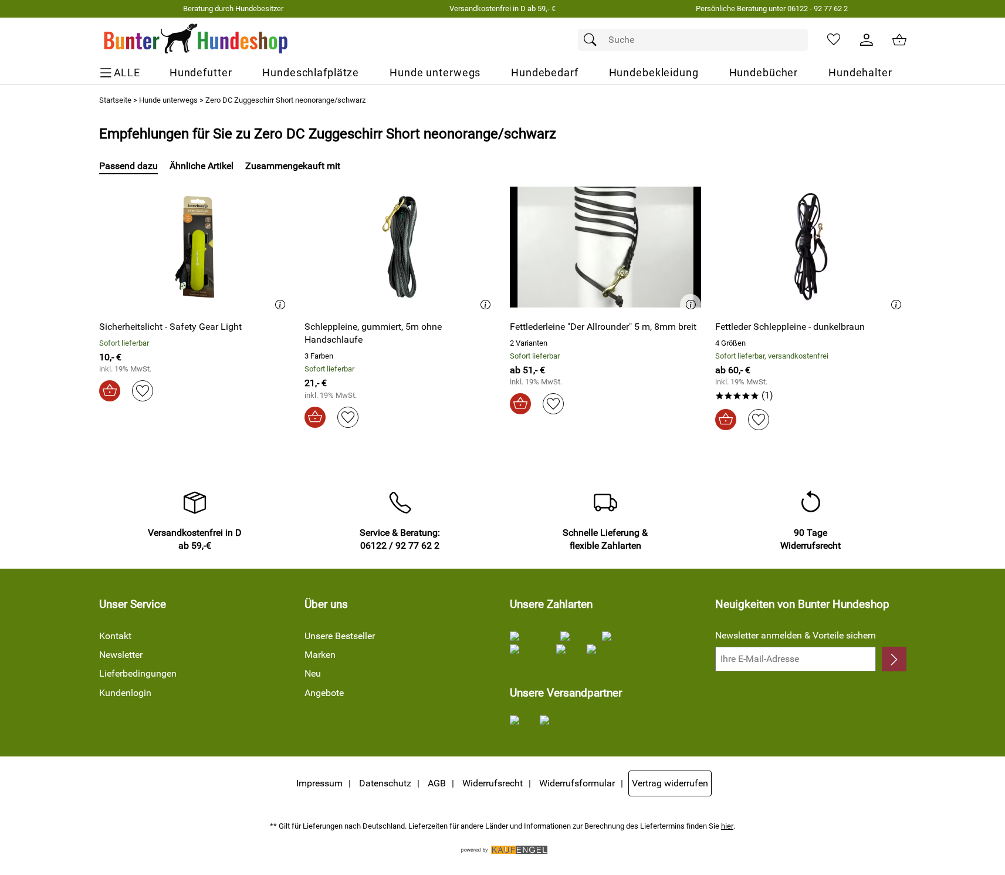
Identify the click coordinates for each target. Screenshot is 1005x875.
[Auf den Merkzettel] (142, 390)
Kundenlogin (125, 692)
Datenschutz (385, 783)
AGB (437, 783)
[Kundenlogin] (867, 40)
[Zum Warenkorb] (899, 40)
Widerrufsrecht (492, 783)
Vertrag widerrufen (670, 783)
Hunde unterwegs (168, 100)
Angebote (324, 692)
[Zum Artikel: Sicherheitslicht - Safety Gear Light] (194, 246)
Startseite (115, 100)
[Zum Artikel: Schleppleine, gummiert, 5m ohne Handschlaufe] (400, 246)
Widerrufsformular (577, 783)
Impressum (319, 783)
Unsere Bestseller (339, 635)
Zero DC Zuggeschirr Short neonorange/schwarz (285, 100)
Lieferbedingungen (138, 673)
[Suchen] (593, 40)
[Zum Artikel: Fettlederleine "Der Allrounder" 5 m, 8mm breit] (605, 246)
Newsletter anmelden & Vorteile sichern (795, 635)
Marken (320, 654)
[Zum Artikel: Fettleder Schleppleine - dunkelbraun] (810, 246)
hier (727, 826)
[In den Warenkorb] (109, 390)
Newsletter (121, 654)
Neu (312, 673)
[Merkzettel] (834, 40)
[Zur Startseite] (196, 40)
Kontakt (115, 635)
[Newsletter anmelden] (894, 659)
